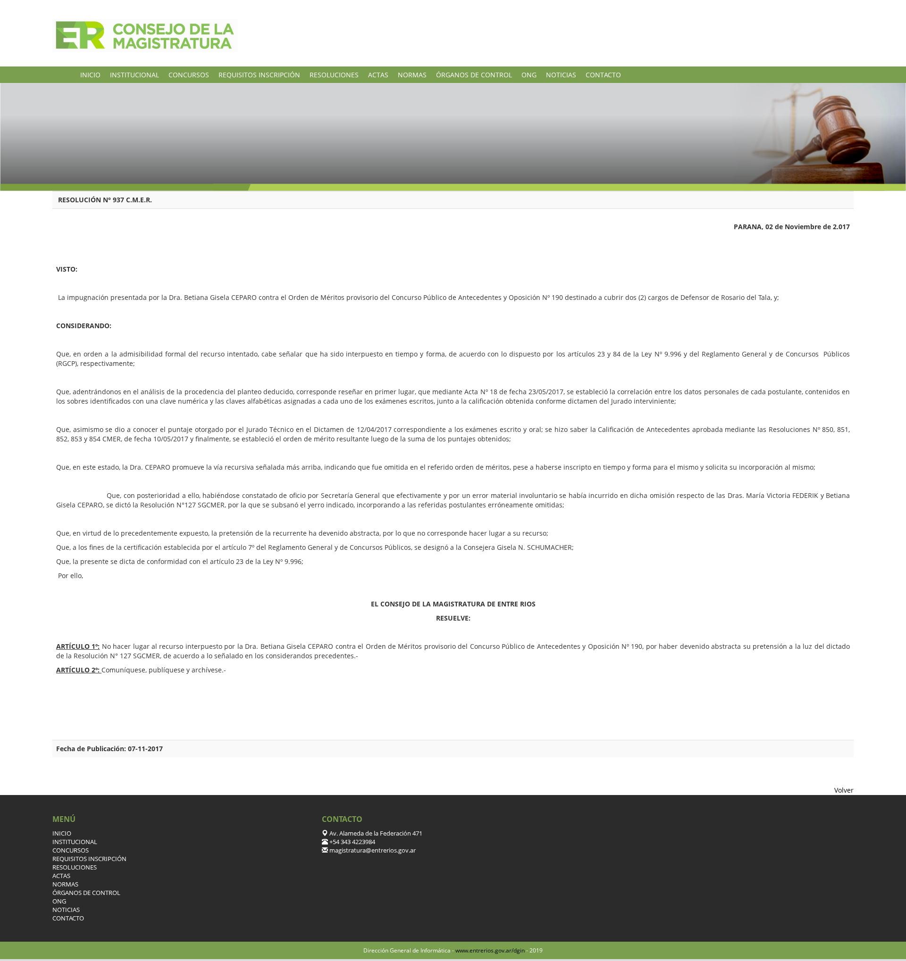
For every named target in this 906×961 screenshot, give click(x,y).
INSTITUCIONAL (134, 74)
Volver (844, 790)
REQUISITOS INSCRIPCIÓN (259, 74)
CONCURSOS (188, 74)
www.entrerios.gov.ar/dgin (490, 950)
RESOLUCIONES (334, 74)
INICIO (90, 74)
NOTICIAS (561, 74)
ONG (529, 74)
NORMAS (412, 74)
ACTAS (378, 74)
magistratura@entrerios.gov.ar (372, 850)
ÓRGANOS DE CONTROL (474, 74)
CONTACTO (603, 74)
